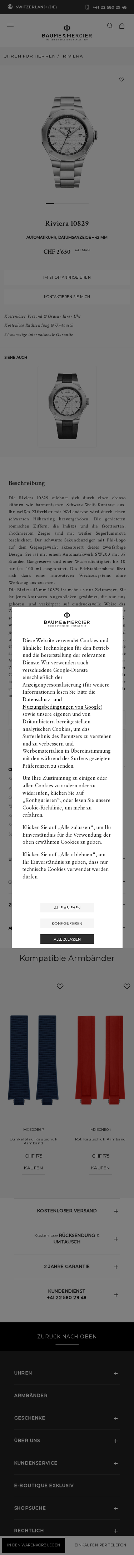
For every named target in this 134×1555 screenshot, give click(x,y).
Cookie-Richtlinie (42, 808)
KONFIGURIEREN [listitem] (67, 923)
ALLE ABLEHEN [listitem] (67, 907)
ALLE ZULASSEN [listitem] (67, 939)
